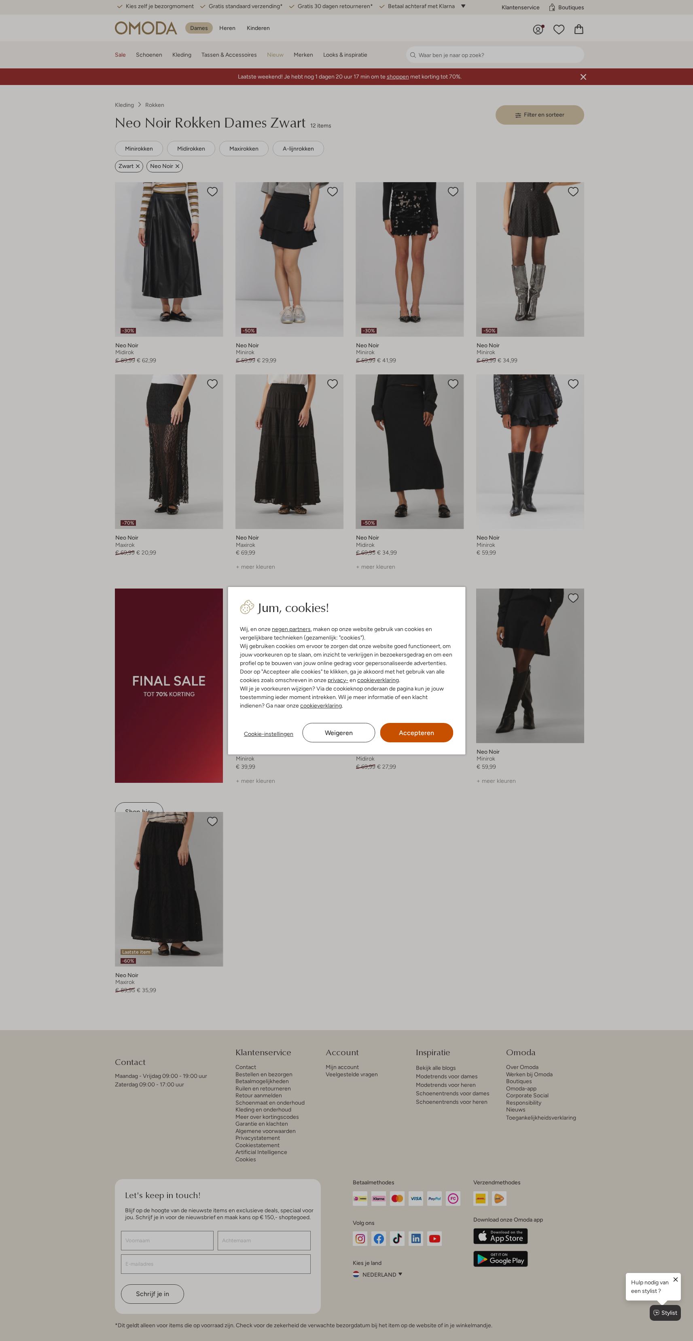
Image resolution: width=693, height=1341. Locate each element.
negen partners (291, 629)
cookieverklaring (378, 680)
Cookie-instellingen (268, 734)
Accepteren (416, 733)
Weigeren (339, 733)
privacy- (338, 680)
